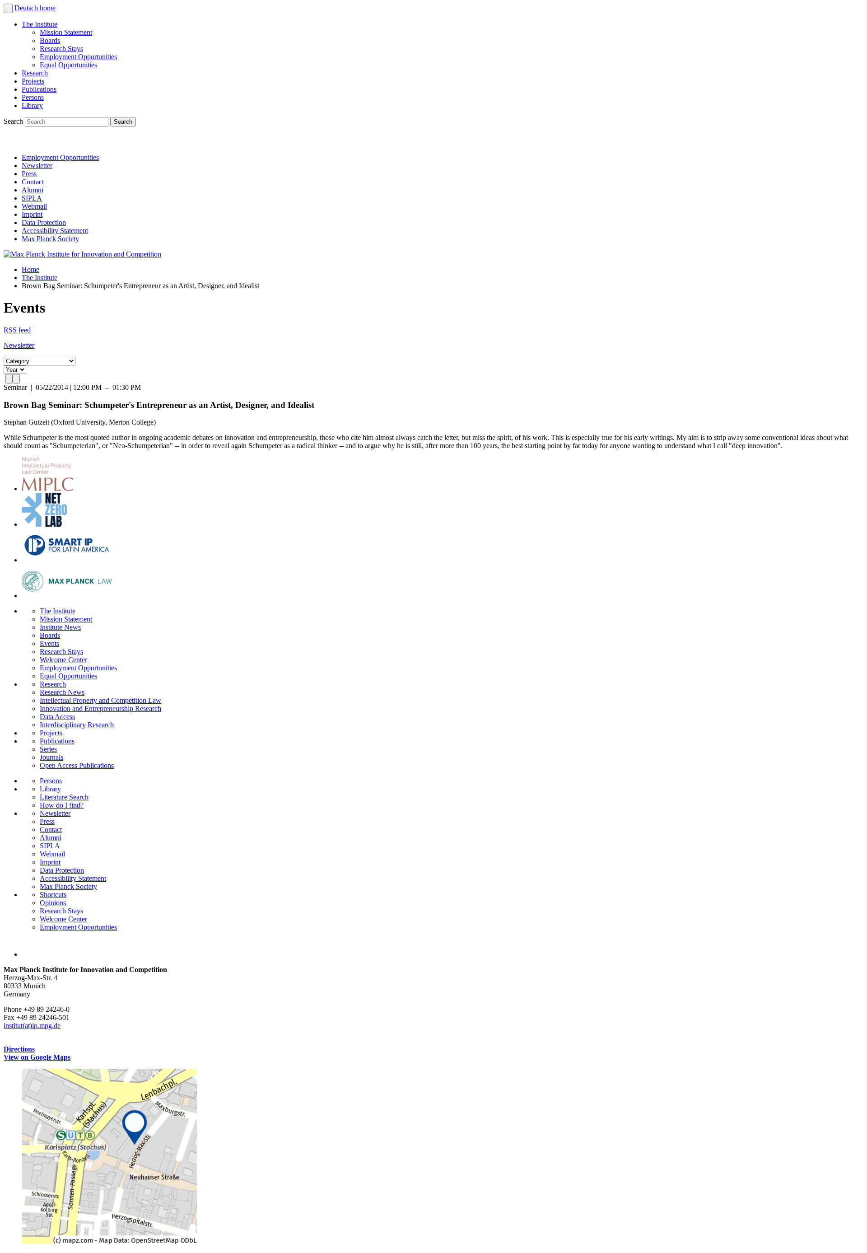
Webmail (34, 206)
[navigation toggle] (8, 8)
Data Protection (44, 222)
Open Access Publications (77, 765)
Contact (33, 182)
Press (29, 174)
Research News (62, 692)
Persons (33, 97)
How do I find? (62, 805)
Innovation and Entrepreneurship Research (100, 708)
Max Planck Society (50, 239)
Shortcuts (53, 894)
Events (49, 643)
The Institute (39, 24)
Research (35, 73)
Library (32, 105)
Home (30, 269)
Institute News (60, 627)
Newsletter (37, 165)
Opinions (53, 903)
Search (14, 121)
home (48, 8)
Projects (33, 81)
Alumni (32, 190)
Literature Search (64, 797)
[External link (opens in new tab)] (109, 1241)
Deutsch (27, 8)
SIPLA (32, 198)
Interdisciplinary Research (77, 725)
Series (48, 749)
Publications (39, 89)
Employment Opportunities (78, 57)
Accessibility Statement (55, 230)
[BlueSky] (32, 142)
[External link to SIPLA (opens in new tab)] (67, 560)
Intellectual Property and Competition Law (100, 700)
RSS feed (17, 330)
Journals (51, 757)
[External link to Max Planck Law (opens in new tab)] (67, 595)
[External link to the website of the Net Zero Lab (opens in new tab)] (44, 524)
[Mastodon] (52, 142)
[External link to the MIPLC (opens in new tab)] (47, 488)
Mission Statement (66, 32)
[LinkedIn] (13, 142)
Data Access (57, 716)
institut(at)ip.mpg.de (32, 1025)
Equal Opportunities (68, 65)
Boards (50, 40)
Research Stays (61, 48)
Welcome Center (63, 660)
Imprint (32, 214)
